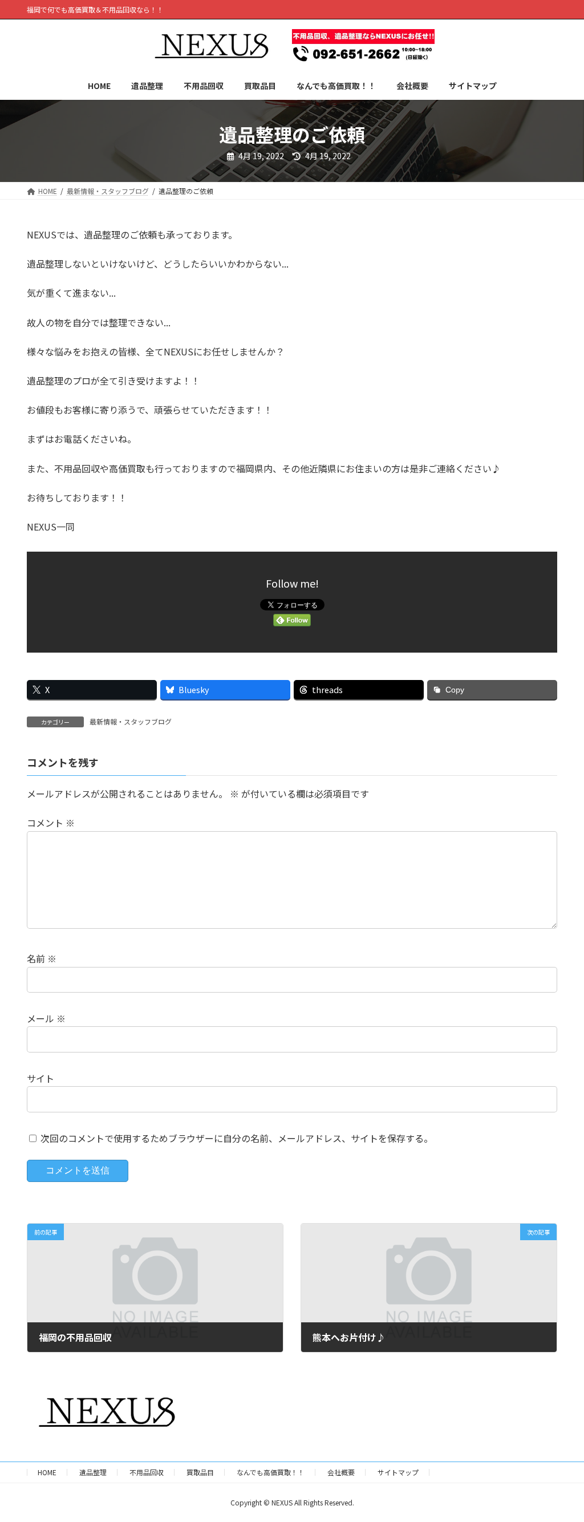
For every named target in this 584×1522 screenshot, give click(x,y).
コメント (51, 823)
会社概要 (341, 1472)
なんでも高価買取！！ (271, 1472)
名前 (41, 959)
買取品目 (200, 1472)
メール (46, 1019)
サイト (40, 1078)
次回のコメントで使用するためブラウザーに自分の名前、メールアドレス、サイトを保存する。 (236, 1138)
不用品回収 (146, 1472)
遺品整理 (93, 1472)
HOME (47, 1472)
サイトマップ (398, 1472)
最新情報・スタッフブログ (131, 721)
